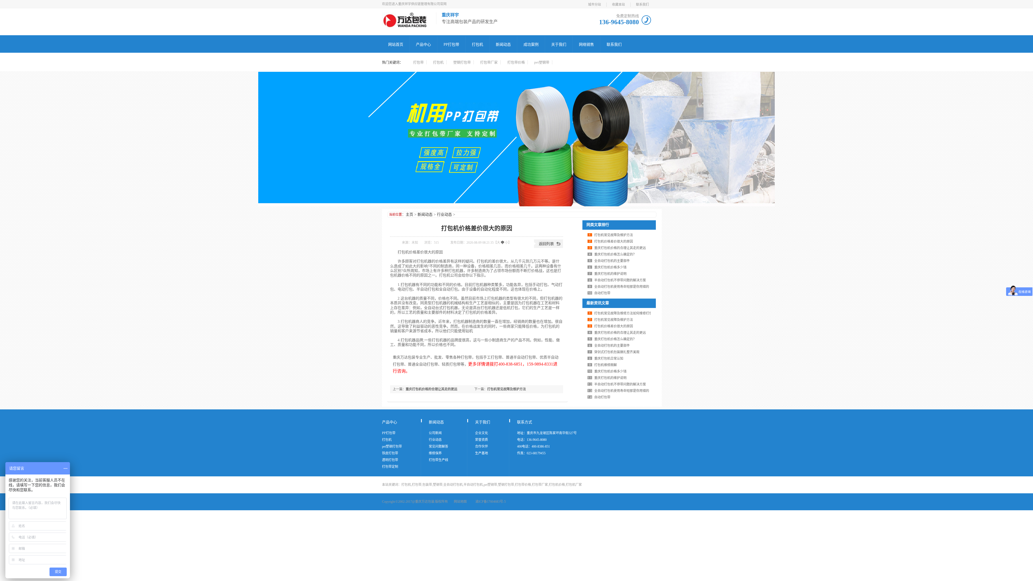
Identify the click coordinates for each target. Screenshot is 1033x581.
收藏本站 (618, 4)
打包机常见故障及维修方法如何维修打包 (623, 313)
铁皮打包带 (390, 453)
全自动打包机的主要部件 (612, 261)
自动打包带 (602, 293)
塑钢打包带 (462, 62)
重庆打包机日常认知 (608, 358)
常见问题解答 (438, 446)
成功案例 (531, 44)
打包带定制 (390, 467)
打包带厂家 (489, 62)
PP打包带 (451, 44)
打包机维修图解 (605, 365)
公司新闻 (435, 433)
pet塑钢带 (541, 62)
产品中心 (423, 44)
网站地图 (460, 502)
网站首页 (395, 44)
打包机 (477, 44)
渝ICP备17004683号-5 (490, 502)
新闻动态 (503, 44)
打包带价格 (516, 62)
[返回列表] (548, 247)
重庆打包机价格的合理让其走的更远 (431, 389)
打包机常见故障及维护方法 (506, 389)
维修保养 (435, 453)
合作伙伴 (481, 446)
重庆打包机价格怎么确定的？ (615, 254)
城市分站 (594, 4)
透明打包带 (390, 460)
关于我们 (558, 44)
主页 (409, 214)
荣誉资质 (481, 440)
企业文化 (481, 433)
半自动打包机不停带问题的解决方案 (620, 280)
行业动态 (444, 214)
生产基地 (481, 453)
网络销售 (586, 44)
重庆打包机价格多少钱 (610, 267)
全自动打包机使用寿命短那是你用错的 (621, 287)
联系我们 (642, 4)
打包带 (418, 62)
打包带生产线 (438, 460)
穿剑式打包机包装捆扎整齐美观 (616, 352)
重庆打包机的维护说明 (610, 274)
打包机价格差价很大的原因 (613, 241)
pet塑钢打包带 (392, 446)
